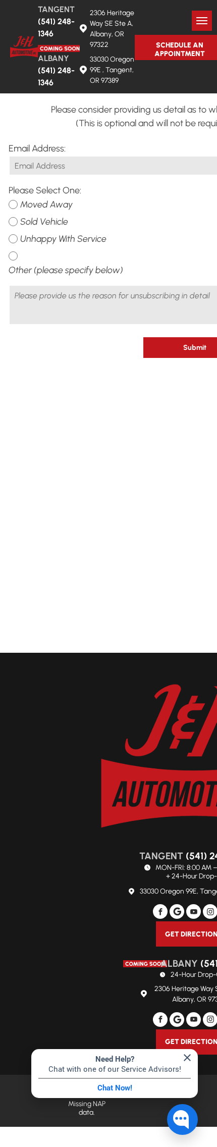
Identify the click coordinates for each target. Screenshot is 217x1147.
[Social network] (177, 912)
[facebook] (160, 912)
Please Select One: (45, 190)
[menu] (202, 21)
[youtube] (193, 912)
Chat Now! (114, 1087)
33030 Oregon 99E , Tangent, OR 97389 (112, 70)
